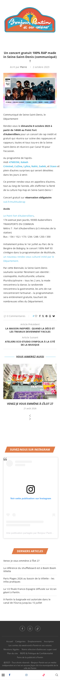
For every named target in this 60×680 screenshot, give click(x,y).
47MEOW (13, 162)
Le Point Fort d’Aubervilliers (18, 215)
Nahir (34, 166)
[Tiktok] (43, 675)
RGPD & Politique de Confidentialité (36, 653)
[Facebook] (9, 675)
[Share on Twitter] (43, 316)
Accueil (9, 641)
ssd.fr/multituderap (14, 201)
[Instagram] (26, 675)
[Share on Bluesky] (53, 316)
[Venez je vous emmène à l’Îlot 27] (30, 381)
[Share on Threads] (50, 316)
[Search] (56, 675)
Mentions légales (11, 649)
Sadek (42, 166)
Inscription (49, 641)
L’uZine (18, 166)
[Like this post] (36, 316)
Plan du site (12, 653)
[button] (30, 416)
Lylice (27, 166)
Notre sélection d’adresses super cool (39, 649)
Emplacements (35, 641)
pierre (23, 67)
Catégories (20, 641)
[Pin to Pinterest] (47, 316)
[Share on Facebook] (39, 316)
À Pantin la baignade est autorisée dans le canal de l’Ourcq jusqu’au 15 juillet (26, 601)
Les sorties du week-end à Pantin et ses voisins (30, 645)
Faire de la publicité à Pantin (30, 657)
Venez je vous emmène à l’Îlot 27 (30, 404)
